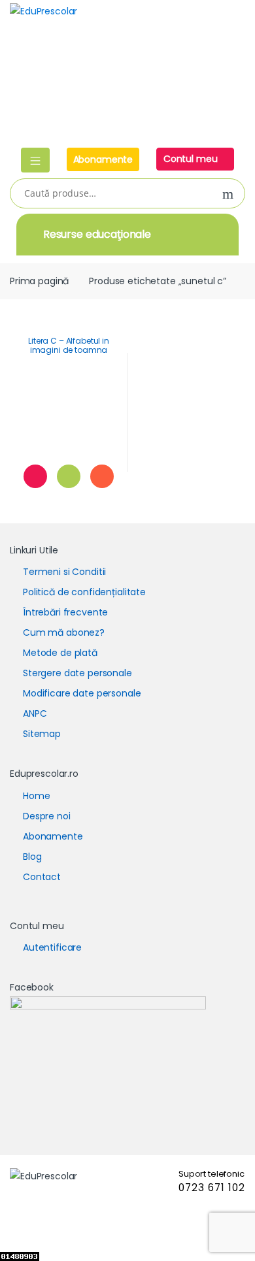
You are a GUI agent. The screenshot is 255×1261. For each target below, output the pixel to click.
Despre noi (47, 816)
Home (36, 795)
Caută (228, 194)
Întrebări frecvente (65, 612)
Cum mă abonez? (64, 632)
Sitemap (42, 733)
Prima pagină (39, 280)
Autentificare (52, 947)
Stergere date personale (77, 673)
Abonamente (103, 159)
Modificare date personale (82, 693)
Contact (42, 876)
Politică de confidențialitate (84, 591)
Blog (32, 856)
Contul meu (191, 158)
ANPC (34, 713)
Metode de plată (60, 652)
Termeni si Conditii (64, 571)
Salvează (35, 476)
